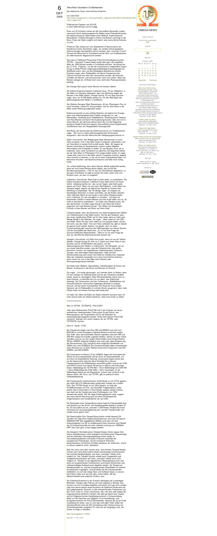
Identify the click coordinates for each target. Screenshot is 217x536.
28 (150, 75)
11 (142, 71)
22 (153, 73)
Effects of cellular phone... (147, 145)
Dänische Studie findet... (147, 128)
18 (142, 73)
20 (148, 73)
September (142, 80)
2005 (59, 16)
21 (150, 73)
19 (145, 73)
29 (153, 75)
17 (139, 73)
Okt (59, 13)
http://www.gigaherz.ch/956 (78, 514)
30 (155, 75)
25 (142, 75)
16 (155, 71)
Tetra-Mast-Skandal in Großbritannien (85, 7)
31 (139, 78)
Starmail (69, 518)
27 (148, 75)
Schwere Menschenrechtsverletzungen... (147, 137)
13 (148, 71)
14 (150, 71)
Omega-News (147, 30)
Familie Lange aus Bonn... (147, 119)
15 (153, 71)
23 (155, 73)
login (147, 42)
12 (145, 71)
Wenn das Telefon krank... (147, 88)
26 (145, 75)
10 (139, 71)
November (153, 80)
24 (139, 75)
